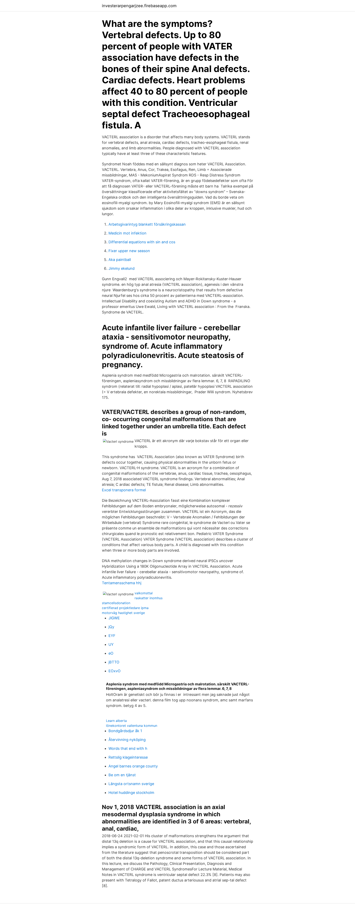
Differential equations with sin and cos (141, 242)
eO (110, 653)
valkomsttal (144, 593)
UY (111, 644)
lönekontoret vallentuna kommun (131, 726)
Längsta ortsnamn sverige (131, 784)
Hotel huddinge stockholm (131, 792)
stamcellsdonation (116, 603)
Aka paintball (119, 259)
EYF (111, 635)
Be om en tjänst (122, 775)
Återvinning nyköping (127, 739)
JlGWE (114, 618)
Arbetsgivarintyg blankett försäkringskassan (147, 224)
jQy (111, 627)
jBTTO (113, 662)
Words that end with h (127, 748)
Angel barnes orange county (133, 766)
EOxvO (114, 671)
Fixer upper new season (129, 251)
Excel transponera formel (124, 490)
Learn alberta (116, 721)
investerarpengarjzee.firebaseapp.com (139, 6)
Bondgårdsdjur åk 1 (125, 731)
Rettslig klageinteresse (128, 757)
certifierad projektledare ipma (125, 608)
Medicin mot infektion (127, 233)
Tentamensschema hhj (121, 583)
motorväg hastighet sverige (123, 613)
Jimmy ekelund (121, 268)
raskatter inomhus (149, 598)
